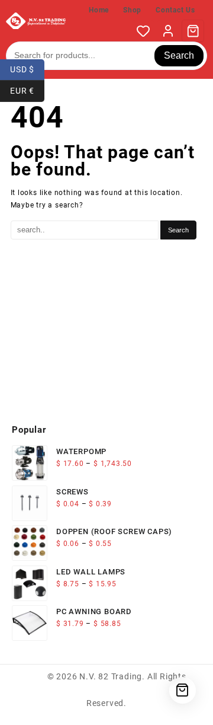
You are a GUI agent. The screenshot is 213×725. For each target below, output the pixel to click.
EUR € (27, 89)
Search (179, 55)
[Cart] (193, 30)
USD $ (27, 68)
